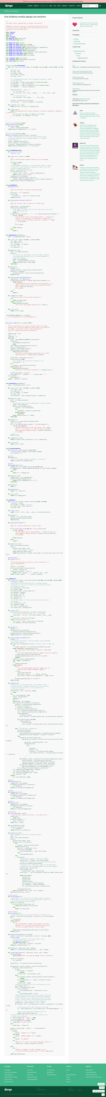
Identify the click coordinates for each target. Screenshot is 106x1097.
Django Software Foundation (10, 1077)
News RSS (68, 1081)
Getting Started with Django (10, 1072)
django (78, 55)
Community (64, 5)
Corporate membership (91, 1072)
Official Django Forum (78, 83)
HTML (83, 98)
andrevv (81, 1090)
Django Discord (50, 1072)
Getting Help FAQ (51, 1070)
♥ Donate (78, 5)
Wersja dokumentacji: (99, 1091)
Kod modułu (78, 53)
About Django (7, 1070)
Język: (102, 1087)
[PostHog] (75, 169)
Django (9, 6)
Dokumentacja (11, 11)
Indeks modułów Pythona (79, 43)
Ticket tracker (75, 88)
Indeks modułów (80, 71)
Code (54, 5)
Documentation (44, 5)
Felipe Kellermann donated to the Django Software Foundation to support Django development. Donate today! (89, 24)
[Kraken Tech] (75, 147)
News (50, 5)
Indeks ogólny (77, 41)
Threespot (72, 1090)
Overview (30, 5)
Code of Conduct (8, 1079)
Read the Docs (84, 100)
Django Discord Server (78, 77)
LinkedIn (68, 1079)
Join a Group (30, 1070)
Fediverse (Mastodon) (71, 1074)
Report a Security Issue (32, 1077)
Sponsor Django (89, 1070)
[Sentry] (75, 114)
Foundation (72, 5)
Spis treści (76, 39)
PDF (86, 98)
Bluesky (68, 1077)
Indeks (74, 71)
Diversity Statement (8, 1081)
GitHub (67, 1070)
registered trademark (41, 1094)
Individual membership (32, 1079)
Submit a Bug (30, 1074)
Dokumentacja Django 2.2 (79, 51)
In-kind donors (41, 1090)
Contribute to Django (31, 1072)
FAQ (73, 65)
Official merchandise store (91, 1074)
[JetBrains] (75, 127)
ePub (88, 98)
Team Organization (8, 1074)
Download (36, 5)
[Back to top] (103, 1094)
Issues (58, 5)
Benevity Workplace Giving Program (94, 1077)
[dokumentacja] (10, 65)
